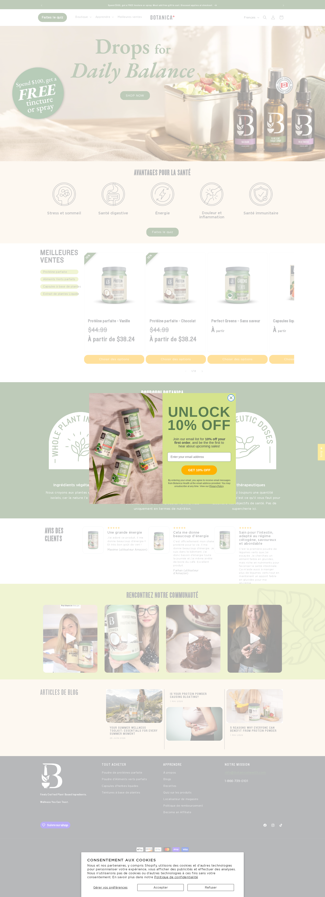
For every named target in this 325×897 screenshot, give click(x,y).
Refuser (211, 887)
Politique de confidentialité (176, 877)
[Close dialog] (231, 398)
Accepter (160, 887)
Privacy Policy (216, 486)
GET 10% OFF (199, 470)
